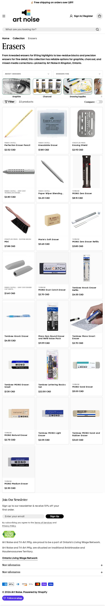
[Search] (97, 29)
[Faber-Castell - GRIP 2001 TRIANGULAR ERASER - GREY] (18, 171)
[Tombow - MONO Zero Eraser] (86, 171)
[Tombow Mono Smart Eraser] (86, 316)
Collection (19, 38)
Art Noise (16, 592)
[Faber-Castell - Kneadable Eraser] (52, 123)
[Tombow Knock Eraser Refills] (86, 268)
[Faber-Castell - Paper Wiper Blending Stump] (52, 171)
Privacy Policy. (9, 526)
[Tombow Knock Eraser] (18, 316)
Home (5, 38)
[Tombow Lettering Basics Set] (52, 365)
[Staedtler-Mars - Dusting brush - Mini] (18, 220)
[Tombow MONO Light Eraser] (52, 413)
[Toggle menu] (3, 16)
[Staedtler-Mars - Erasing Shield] (86, 123)
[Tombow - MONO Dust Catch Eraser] (52, 268)
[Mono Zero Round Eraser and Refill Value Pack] (52, 316)
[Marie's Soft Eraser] (52, 220)
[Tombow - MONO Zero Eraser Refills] (86, 220)
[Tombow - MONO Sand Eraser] (86, 365)
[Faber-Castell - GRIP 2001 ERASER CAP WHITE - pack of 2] (18, 268)
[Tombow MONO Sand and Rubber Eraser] (86, 413)
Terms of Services (43, 522)
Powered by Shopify (35, 592)
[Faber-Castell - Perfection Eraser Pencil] (18, 123)
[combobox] (51, 29)
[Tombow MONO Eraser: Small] (18, 365)
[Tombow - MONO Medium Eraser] (18, 462)
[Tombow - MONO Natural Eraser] (18, 413)
